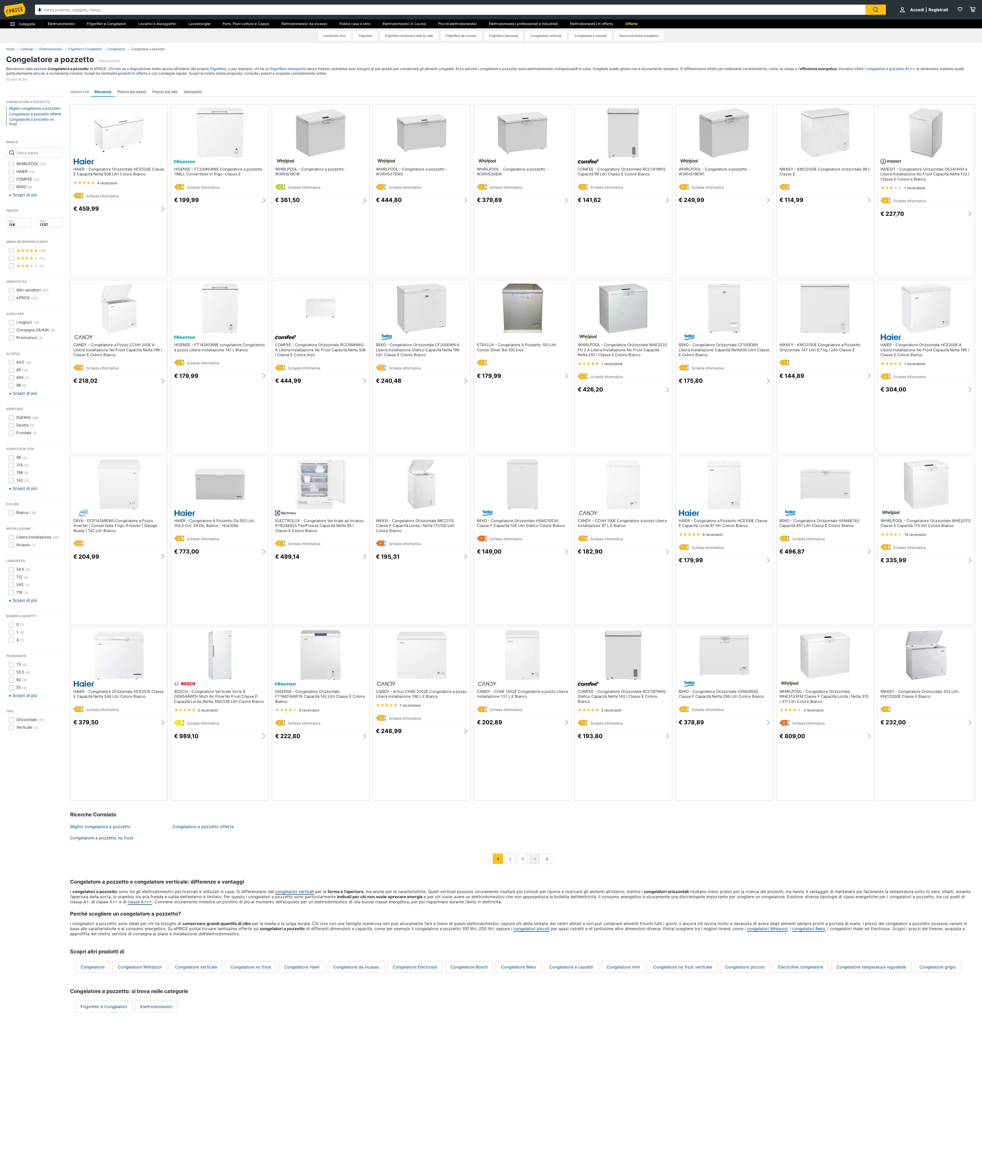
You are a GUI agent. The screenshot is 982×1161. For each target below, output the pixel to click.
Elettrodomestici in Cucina (404, 23)
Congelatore (116, 49)
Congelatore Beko (518, 967)
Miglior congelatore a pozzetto (34, 108)
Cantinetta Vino (334, 36)
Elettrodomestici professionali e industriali (523, 23)
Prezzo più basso (131, 91)
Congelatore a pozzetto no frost (31, 121)
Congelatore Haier (302, 967)
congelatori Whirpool (767, 928)
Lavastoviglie (199, 23)
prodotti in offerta (132, 73)
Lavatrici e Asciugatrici (157, 23)
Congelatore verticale (546, 36)
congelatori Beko (808, 928)
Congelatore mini (623, 967)
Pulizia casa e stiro (354, 23)
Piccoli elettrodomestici (457, 23)
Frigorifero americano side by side (409, 36)
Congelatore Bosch (469, 967)
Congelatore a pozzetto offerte (35, 114)
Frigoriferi (365, 36)
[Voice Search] (40, 10)
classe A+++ (140, 901)
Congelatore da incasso (356, 967)
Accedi (917, 9)
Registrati (938, 9)
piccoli (39, 73)
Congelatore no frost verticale (682, 967)
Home (10, 49)
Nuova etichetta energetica (639, 36)
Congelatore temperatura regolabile (871, 967)
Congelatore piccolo (745, 967)
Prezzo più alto (164, 91)
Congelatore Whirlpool (140, 967)
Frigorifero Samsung (503, 36)
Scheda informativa (102, 196)
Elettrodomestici (61, 23)
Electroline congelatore (800, 967)
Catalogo (27, 49)
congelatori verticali (294, 891)
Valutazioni (193, 91)
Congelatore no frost (250, 967)
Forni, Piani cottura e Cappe (246, 23)
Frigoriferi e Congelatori (106, 23)
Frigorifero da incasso (461, 36)
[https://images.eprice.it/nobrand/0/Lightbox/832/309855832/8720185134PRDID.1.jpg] (179, 539)
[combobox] (450, 10)
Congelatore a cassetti (590, 36)
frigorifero (218, 68)
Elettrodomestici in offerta (591, 23)
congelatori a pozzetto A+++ (890, 68)
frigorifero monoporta (288, 68)
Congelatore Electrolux (415, 967)
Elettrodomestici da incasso (304, 23)
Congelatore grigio (937, 967)
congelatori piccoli (532, 928)
